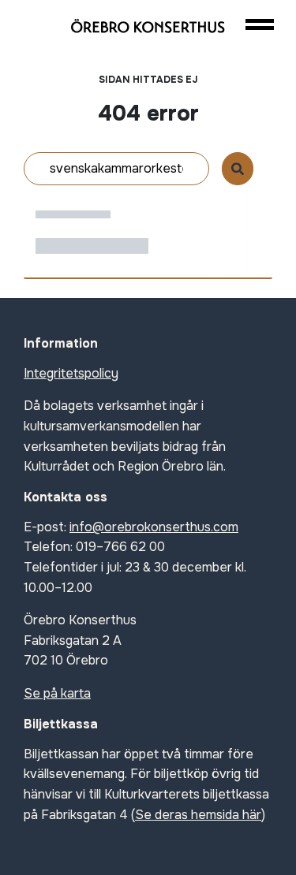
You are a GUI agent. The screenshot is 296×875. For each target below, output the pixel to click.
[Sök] (237, 168)
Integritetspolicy (71, 373)
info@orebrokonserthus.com (153, 527)
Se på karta (57, 693)
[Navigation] (259, 24)
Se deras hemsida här (198, 814)
